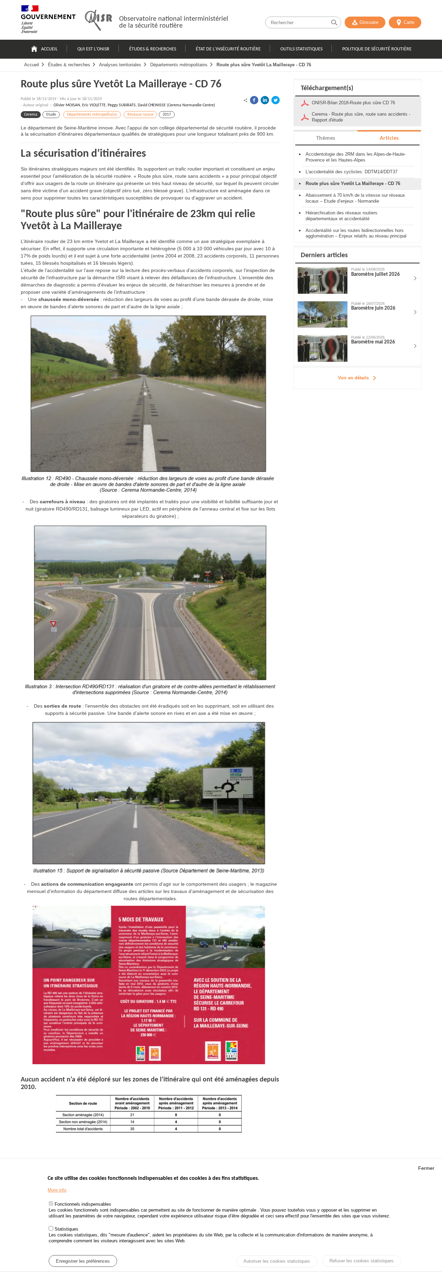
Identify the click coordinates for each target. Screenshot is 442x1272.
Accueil (49, 49)
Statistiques (66, 1229)
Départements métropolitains (179, 64)
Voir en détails (353, 377)
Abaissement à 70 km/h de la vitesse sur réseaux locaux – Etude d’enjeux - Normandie (355, 198)
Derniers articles (324, 255)
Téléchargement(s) (327, 88)
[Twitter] (275, 100)
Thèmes (325, 138)
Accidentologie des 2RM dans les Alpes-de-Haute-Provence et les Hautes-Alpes (356, 157)
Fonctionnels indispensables (83, 1204)
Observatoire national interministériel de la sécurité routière (173, 22)
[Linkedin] (265, 100)
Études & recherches (152, 49)
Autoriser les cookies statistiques (276, 1261)
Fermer (426, 1168)
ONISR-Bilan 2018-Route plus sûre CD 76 (353, 102)
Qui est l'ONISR (93, 49)
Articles (389, 138)
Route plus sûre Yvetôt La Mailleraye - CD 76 (264, 64)
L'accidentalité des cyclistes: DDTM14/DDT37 (351, 171)
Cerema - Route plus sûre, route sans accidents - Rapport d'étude (361, 117)
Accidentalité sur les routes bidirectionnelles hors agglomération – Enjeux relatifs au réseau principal (356, 233)
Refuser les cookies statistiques (361, 1260)
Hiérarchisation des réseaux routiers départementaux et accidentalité (341, 215)
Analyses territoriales (120, 64)
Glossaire (368, 22)
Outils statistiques (301, 49)
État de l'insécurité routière (228, 49)
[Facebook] (254, 100)
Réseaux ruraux (140, 115)
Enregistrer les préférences (83, 1261)
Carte (409, 22)
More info (57, 1190)
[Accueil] (48, 20)
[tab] (325, 138)
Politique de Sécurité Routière (377, 49)
